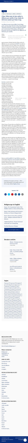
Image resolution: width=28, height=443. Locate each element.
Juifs (3, 394)
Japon (3, 418)
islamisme (19, 303)
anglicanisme (12, 283)
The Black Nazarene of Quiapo (11, 226)
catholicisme (7, 286)
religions (19, 311)
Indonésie (6, 303)
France (10, 300)
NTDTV (17, 44)
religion (15, 311)
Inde (20, 300)
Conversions (4, 380)
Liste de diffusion (5, 365)
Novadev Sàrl (23, 439)
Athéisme (4, 374)
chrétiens (12, 289)
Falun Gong (8, 13)
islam (15, 303)
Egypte (20, 294)
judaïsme (15, 305)
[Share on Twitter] (9, 195)
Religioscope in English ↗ (9, 1)
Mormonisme (4, 396)
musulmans (19, 308)
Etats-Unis (7, 297)
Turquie (14, 317)
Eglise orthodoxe (16, 292)
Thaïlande (10, 317)
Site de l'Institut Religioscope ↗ (9, 346)
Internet (11, 303)
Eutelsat (4, 82)
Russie (6, 314)
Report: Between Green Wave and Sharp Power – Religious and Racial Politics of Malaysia (13, 217)
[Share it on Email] (22, 195)
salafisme (10, 314)
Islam (3, 390)
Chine (3, 13)
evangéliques (16, 297)
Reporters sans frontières (14, 159)
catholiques (13, 286)
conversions (18, 289)
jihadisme (10, 305)
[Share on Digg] (19, 195)
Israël (6, 305)
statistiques (16, 314)
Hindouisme (4, 386)
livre (22, 305)
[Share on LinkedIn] (16, 195)
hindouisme (15, 300)
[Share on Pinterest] (12, 195)
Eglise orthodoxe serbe (9, 294)
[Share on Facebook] (5, 195)
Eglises (16, 294)
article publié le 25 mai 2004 (12, 158)
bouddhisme (19, 283)
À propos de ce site (6, 361)
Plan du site (4, 363)
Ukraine (19, 317)
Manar (21, 147)
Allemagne (7, 283)
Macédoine (7, 308)
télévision (19, 13)
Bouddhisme (4, 376)
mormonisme (12, 308)
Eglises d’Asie (17, 184)
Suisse (20, 314)
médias (14, 13)
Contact (3, 367)
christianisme (7, 289)
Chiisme (3, 378)
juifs (19, 305)
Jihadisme (4, 392)
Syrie (6, 317)
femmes (6, 300)
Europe (11, 297)
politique (10, 311)
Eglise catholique (8, 292)
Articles (4, 11)
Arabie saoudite (5, 405)
